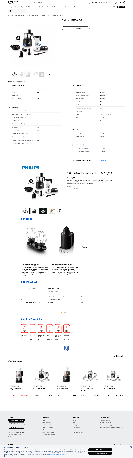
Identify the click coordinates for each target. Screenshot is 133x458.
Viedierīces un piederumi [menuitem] (48, 432)
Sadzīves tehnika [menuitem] (46, 422)
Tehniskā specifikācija (17, 82)
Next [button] (110, 233)
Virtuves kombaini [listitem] (45, 15)
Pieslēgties (121, 2)
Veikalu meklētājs (17, 423)
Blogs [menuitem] (22, 7)
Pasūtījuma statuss (79, 7)
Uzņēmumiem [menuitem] (56, 7)
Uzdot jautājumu (17, 427)
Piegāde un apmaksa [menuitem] (32, 7)
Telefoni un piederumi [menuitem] (47, 427)
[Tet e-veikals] (13, 2)
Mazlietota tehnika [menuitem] (46, 425)
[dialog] (66, 451)
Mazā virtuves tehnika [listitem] (32, 15)
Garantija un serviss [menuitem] (77, 429)
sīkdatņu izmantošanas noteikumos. (57, 454)
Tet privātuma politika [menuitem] (105, 422)
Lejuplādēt (103, 160)
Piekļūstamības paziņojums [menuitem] (107, 425)
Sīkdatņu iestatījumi (105, 429)
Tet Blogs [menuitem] (75, 425)
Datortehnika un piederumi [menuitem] (48, 434)
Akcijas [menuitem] (11, 7)
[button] (111, 2)
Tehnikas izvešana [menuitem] (44, 7)
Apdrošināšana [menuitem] (76, 427)
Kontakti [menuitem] (94, 2)
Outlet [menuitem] (17, 7)
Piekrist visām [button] (100, 449)
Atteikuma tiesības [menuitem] (105, 420)
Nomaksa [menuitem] (75, 422)
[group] (103, 2)
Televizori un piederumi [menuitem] (48, 429)
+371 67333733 (16, 430)
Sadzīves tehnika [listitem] (19, 15)
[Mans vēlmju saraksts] (114, 7)
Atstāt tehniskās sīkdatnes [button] (100, 453)
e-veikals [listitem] (10, 15)
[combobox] (131, 447)
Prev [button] (23, 233)
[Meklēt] (36, 2)
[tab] (66, 122)
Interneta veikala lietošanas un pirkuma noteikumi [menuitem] (112, 427)
